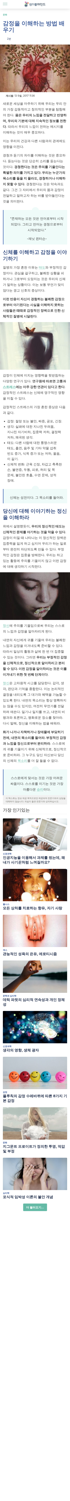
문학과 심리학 (9, 995)
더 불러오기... (35, 1207)
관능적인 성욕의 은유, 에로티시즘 (30, 954)
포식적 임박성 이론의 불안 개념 (28, 1197)
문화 (5, 14)
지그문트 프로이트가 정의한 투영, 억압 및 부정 (34, 1148)
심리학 (6, 1193)
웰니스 (6, 904)
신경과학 (7, 853)
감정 (5, 1092)
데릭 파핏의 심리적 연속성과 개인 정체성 (34, 1001)
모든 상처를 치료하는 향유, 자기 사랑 (32, 908)
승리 (40, 789)
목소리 (22, 761)
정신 (6, 625)
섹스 (5, 950)
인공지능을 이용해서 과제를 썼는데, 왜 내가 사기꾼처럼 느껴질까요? (34, 859)
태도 (42, 267)
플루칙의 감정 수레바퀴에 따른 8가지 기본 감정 (35, 1098)
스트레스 (9, 387)
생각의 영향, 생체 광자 (21, 1050)
